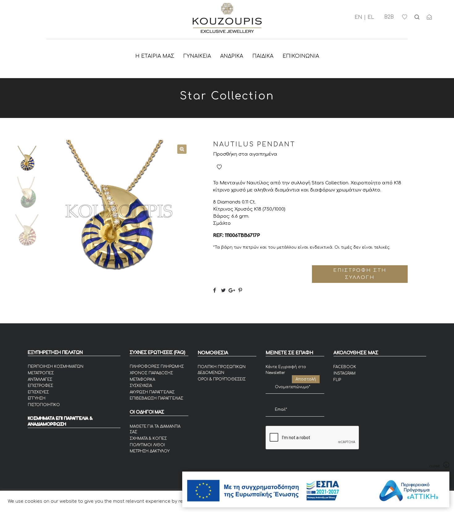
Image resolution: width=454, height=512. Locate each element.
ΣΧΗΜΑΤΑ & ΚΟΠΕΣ (148, 438)
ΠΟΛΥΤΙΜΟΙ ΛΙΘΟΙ (147, 445)
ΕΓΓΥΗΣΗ (36, 398)
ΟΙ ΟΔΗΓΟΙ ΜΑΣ (147, 412)
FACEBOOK (345, 367)
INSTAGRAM (344, 373)
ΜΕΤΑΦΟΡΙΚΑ (142, 379)
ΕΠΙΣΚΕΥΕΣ (38, 392)
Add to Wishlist (219, 167)
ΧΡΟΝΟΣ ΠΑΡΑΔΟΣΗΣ (151, 373)
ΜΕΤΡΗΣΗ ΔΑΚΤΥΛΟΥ (150, 451)
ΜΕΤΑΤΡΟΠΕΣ (41, 373)
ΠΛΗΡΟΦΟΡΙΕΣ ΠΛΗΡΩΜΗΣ (157, 366)
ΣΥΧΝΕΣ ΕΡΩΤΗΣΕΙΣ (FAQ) (157, 352)
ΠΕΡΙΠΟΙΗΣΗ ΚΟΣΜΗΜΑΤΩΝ (55, 366)
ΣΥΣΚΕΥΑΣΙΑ (141, 386)
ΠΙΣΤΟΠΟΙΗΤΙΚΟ (44, 405)
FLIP (337, 380)
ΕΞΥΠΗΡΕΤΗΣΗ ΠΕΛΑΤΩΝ (55, 352)
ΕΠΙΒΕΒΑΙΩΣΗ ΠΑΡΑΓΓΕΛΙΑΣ (156, 398)
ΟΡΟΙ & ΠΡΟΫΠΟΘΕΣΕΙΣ (222, 379)
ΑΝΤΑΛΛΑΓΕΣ (40, 379)
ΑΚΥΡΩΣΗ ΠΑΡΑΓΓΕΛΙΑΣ (152, 392)
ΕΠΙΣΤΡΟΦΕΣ (40, 386)
